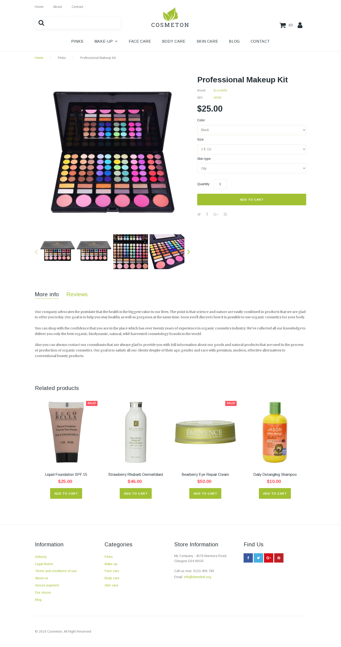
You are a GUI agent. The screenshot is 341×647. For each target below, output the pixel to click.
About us (41, 578)
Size (200, 139)
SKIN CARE (207, 41)
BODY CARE (174, 41)
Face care (112, 571)
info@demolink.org (197, 577)
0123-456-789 (203, 571)
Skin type (204, 159)
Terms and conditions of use (56, 571)
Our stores (43, 592)
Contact (78, 7)
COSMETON (170, 25)
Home (39, 7)
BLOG (234, 41)
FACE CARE (140, 41)
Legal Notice (44, 564)
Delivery (41, 557)
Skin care (111, 585)
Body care (112, 578)
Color (201, 120)
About (57, 7)
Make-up (111, 564)
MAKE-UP (103, 41)
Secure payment (47, 585)
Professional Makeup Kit (98, 58)
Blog (38, 600)
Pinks (62, 58)
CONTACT (260, 41)
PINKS (77, 41)
